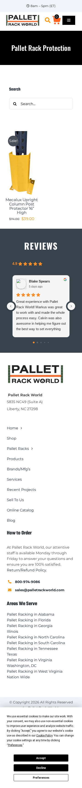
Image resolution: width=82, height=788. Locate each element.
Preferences (41, 777)
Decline (41, 768)
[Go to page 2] (40, 342)
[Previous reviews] (11, 306)
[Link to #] (48, 20)
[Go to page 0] (34, 342)
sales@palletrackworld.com (39, 590)
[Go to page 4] (48, 342)
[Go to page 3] (44, 342)
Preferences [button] (15, 745)
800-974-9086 (27, 582)
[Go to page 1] (37, 342)
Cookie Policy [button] (44, 735)
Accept (41, 758)
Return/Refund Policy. (27, 570)
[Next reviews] (71, 306)
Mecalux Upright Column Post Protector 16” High (21, 206)
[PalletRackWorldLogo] (22, 16)
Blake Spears (39, 281)
